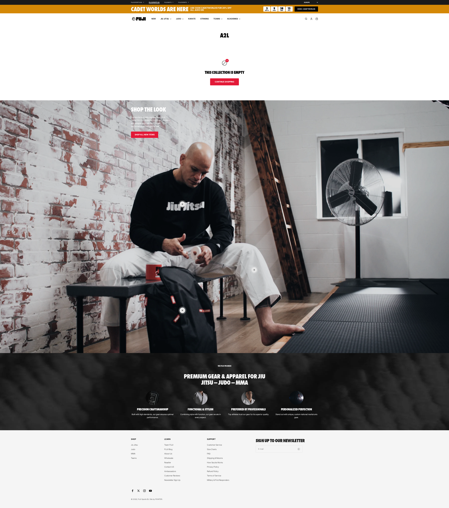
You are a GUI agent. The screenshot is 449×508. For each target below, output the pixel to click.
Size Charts (211, 449)
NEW (153, 19)
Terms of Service (214, 475)
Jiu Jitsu (134, 445)
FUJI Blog (168, 449)
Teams (133, 458)
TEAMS (216, 19)
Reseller (167, 462)
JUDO (178, 19)
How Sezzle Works (215, 462)
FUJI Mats (167, 2)
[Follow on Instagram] (144, 490)
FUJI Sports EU (154, 2)
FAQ (208, 453)
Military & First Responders (218, 480)
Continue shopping (224, 82)
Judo (133, 449)
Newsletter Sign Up (172, 480)
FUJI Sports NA (136, 2)
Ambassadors (170, 471)
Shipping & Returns (215, 458)
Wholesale (168, 458)
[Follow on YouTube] (150, 490)
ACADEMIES (232, 19)
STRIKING (204, 19)
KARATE (192, 19)
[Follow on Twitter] (138, 490)
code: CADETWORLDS (306, 9)
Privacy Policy (213, 467)
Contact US (169, 467)
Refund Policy (213, 471)
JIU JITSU (165, 19)
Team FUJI (168, 445)
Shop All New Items (144, 134)
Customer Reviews (172, 475)
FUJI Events (182, 2)
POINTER (158, 499)
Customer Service (214, 445)
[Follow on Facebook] (132, 490)
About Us (168, 453)
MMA (133, 453)
